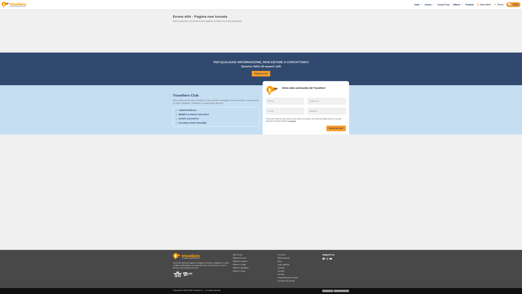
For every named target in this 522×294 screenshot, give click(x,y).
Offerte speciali (284, 258)
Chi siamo (282, 255)
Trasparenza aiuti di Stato (288, 277)
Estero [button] (428, 4)
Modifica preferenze (341, 291)
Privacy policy (328, 291)
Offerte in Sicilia (239, 271)
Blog (279, 261)
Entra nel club (336, 128)
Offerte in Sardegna (240, 268)
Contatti (281, 271)
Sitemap (281, 274)
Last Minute (237, 255)
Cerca (500, 4)
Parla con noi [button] (261, 74)
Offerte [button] (457, 4)
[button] (513, 4)
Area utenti (485, 4)
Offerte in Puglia (239, 264)
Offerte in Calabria (240, 261)
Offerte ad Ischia (239, 258)
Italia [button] (417, 4)
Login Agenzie (283, 264)
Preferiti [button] (469, 4)
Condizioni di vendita (286, 281)
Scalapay (281, 268)
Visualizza (292, 121)
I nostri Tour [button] (443, 4)
